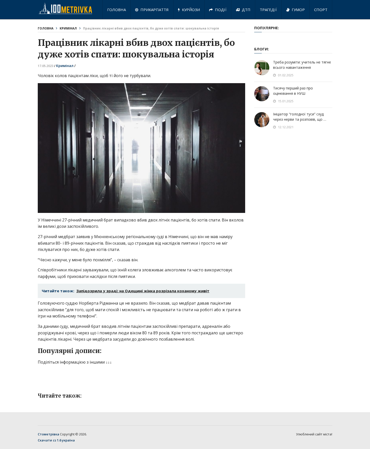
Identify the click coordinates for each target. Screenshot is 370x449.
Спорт (320, 9)
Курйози (190, 9)
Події (220, 9)
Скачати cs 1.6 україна (56, 440)
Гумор (298, 9)
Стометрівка (48, 434)
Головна (116, 9)
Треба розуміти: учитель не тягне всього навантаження (302, 65)
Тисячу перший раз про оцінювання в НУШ (293, 91)
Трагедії (268, 9)
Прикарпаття (154, 9)
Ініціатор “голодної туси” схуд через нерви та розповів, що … (299, 117)
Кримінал (68, 28)
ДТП (245, 9)
